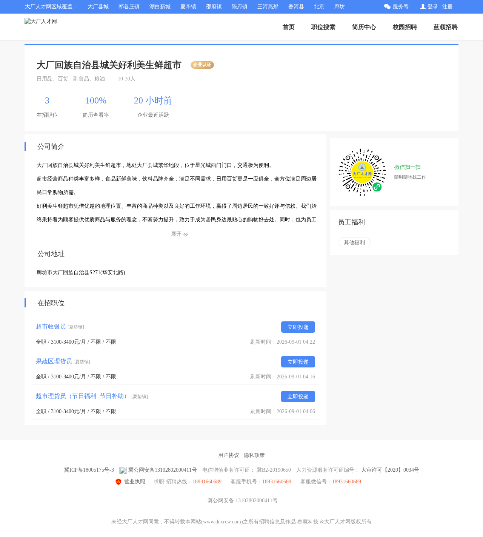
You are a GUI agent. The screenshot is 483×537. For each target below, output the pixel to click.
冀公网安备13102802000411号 (162, 470)
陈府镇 (240, 6)
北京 (319, 6)
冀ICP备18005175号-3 (89, 470)
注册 (447, 6)
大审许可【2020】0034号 (390, 470)
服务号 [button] (401, 6)
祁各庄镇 (129, 6)
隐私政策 (254, 455)
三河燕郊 (267, 6)
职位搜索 (323, 27)
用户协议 (228, 455)
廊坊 (339, 6)
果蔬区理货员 (63, 361)
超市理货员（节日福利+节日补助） (92, 396)
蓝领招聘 (446, 27)
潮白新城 (160, 6)
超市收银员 (60, 326)
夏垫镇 (188, 6)
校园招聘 (405, 27)
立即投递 (298, 327)
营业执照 (134, 482)
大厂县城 (98, 6)
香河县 (296, 6)
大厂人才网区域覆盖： (51, 6)
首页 (289, 27)
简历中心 (364, 27)
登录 (433, 6)
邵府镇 (214, 6)
